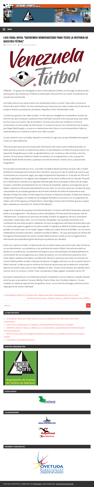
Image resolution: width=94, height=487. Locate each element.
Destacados (25, 45)
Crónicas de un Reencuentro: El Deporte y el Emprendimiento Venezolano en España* (40, 324)
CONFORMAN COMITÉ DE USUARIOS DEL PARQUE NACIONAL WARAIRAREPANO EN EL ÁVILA (41, 295)
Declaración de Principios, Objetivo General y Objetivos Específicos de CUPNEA (58, 298)
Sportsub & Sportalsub (64, 484)
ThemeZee (37, 484)
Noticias (33, 45)
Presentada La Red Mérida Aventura (20, 340)
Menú (9, 29)
